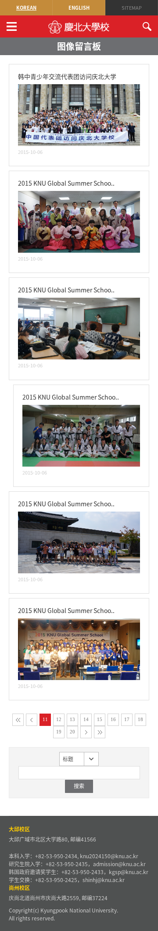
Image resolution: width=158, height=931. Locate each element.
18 (140, 719)
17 (126, 719)
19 (58, 731)
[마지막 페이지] (99, 732)
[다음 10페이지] (86, 732)
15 (99, 719)
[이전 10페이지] (31, 720)
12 (58, 719)
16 (113, 719)
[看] (79, 89)
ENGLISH (79, 7)
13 (72, 719)
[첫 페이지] (18, 720)
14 (86, 719)
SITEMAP (132, 7)
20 (72, 731)
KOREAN (26, 7)
